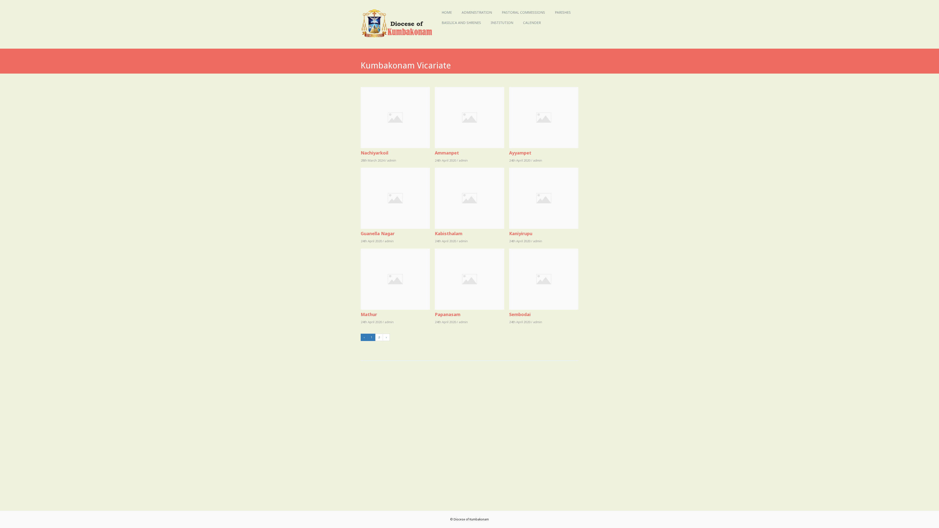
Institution (502, 22)
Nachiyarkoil (374, 153)
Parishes (563, 12)
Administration (477, 12)
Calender (532, 22)
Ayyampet (520, 153)
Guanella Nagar (378, 233)
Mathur (369, 314)
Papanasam (447, 314)
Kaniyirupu (520, 233)
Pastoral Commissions (523, 12)
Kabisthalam (448, 233)
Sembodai (520, 314)
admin (391, 160)
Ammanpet (447, 153)
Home (447, 12)
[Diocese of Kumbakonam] (399, 38)
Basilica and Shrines (461, 22)
